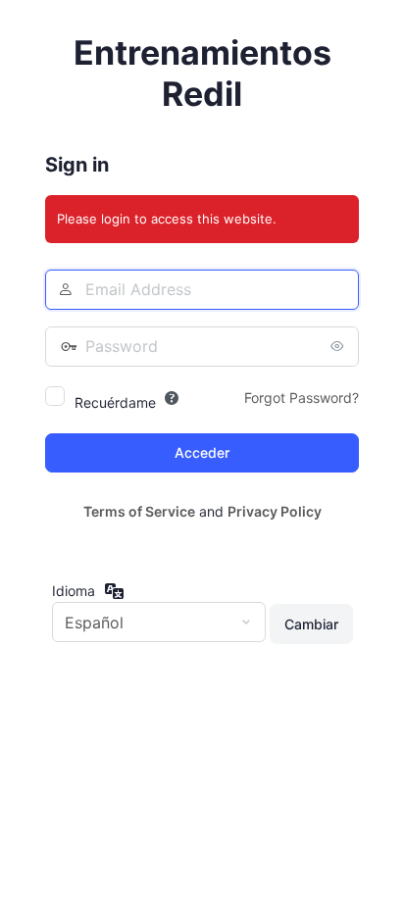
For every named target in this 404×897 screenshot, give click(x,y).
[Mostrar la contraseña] (339, 346)
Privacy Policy (274, 511)
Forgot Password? (301, 397)
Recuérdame (115, 402)
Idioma (73, 590)
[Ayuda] (171, 398)
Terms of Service (139, 511)
